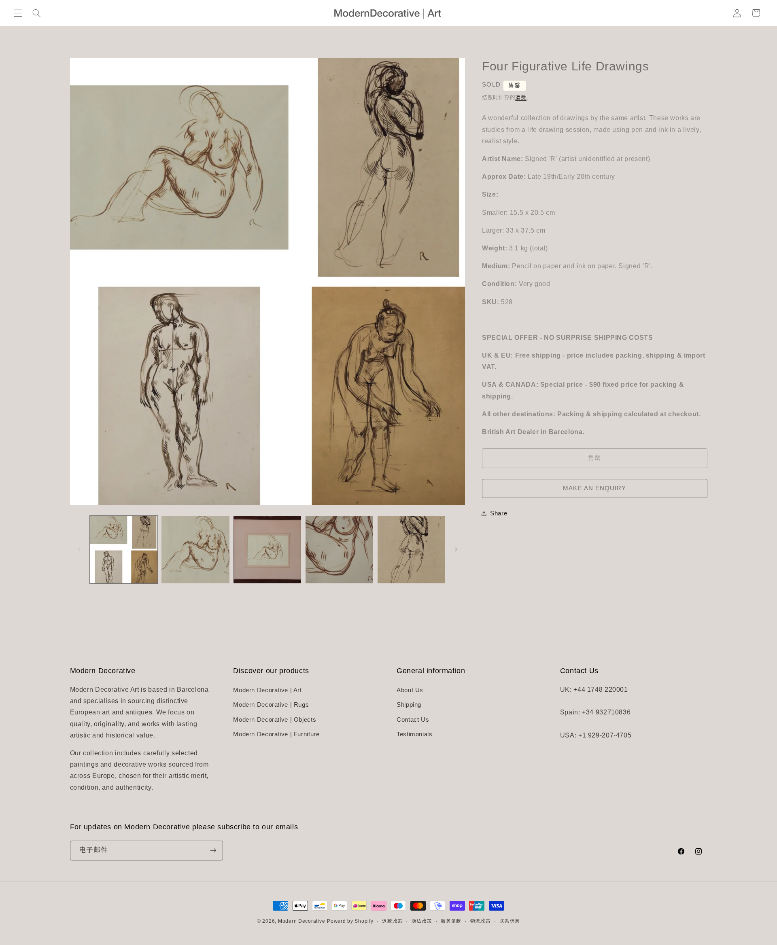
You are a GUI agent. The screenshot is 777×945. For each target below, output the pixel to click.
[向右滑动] (456, 549)
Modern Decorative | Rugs (271, 705)
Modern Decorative (301, 921)
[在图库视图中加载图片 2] (195, 549)
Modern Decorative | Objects (274, 719)
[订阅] (213, 850)
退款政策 (392, 921)
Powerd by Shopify (350, 921)
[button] (17, 13)
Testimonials (415, 734)
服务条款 (451, 921)
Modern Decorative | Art (267, 690)
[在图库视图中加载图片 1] (123, 549)
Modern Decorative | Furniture (276, 734)
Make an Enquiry (594, 488)
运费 (520, 97)
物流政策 (480, 921)
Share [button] (498, 513)
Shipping (409, 705)
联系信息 (509, 921)
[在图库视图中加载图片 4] (339, 549)
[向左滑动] (79, 549)
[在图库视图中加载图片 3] (267, 549)
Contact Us (413, 719)
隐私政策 (422, 921)
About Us (410, 690)
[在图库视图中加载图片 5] (411, 549)
